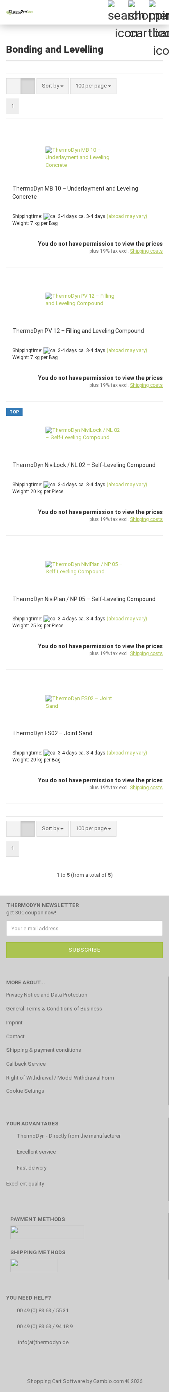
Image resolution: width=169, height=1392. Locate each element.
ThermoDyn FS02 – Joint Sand (52, 733)
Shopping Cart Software (56, 1381)
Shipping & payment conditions (43, 1050)
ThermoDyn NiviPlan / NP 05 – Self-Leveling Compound (83, 599)
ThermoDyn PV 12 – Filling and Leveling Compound (78, 331)
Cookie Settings (25, 1091)
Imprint (14, 1022)
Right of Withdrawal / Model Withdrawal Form (60, 1078)
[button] (13, 86)
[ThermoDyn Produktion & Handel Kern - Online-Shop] (16, 12)
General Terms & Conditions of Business (54, 1009)
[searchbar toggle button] (117, 10)
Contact (15, 1036)
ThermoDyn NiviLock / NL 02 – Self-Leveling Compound (83, 465)
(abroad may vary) (127, 216)
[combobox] (53, 86)
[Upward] (146, 1380)
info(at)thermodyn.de (43, 1342)
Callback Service (26, 1064)
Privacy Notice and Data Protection (46, 995)
